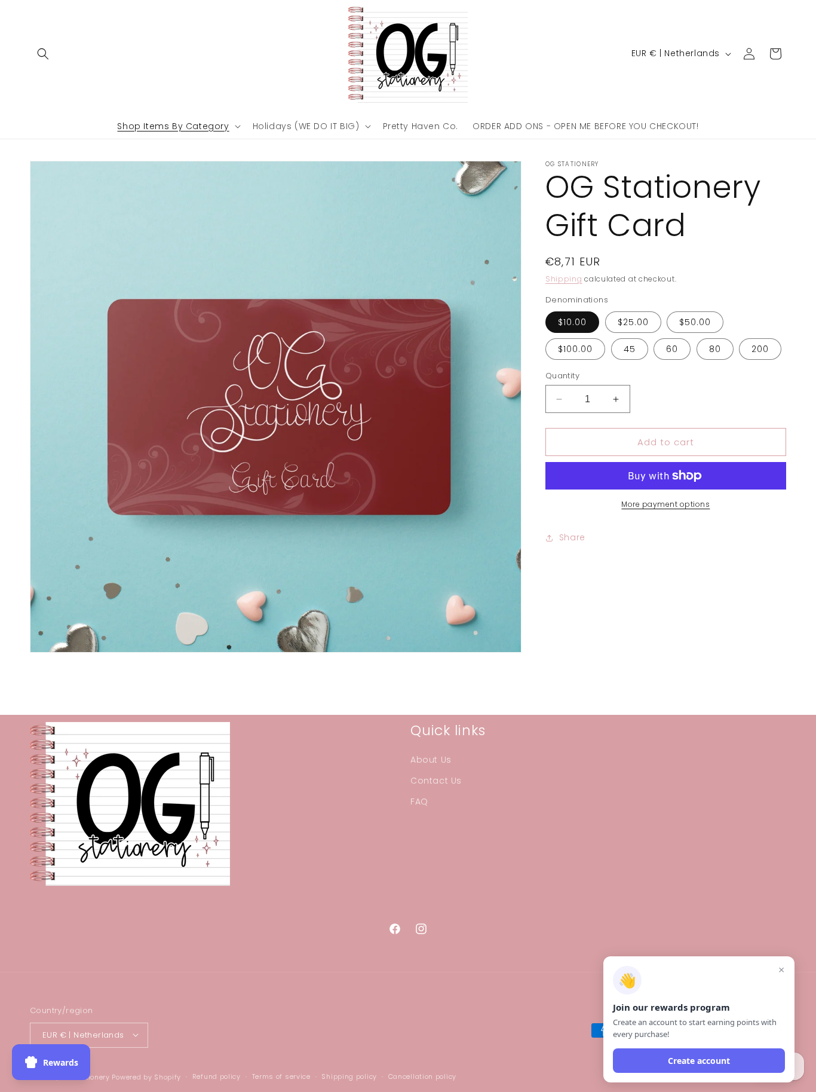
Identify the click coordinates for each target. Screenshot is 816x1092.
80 (715, 349)
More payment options (665, 504)
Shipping (563, 279)
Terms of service (281, 1076)
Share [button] (572, 537)
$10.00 (572, 322)
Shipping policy (349, 1076)
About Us (431, 759)
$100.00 (575, 349)
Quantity (562, 375)
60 (672, 349)
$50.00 (695, 322)
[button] (43, 54)
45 (630, 349)
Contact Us (436, 781)
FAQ (419, 801)
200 (760, 349)
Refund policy (216, 1076)
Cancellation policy (422, 1076)
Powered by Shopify (146, 1076)
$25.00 (633, 322)
